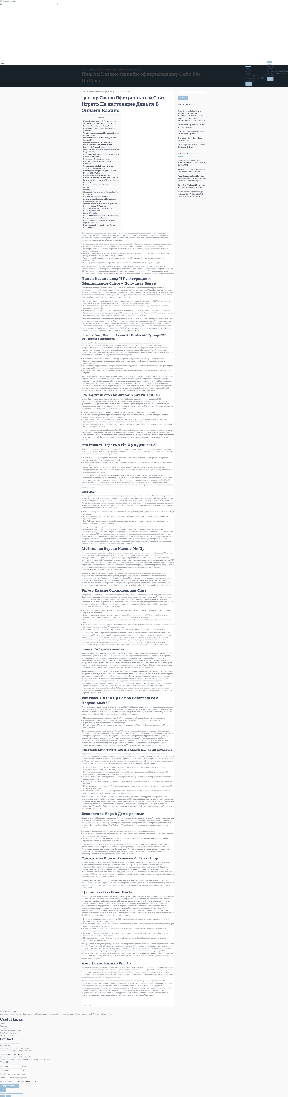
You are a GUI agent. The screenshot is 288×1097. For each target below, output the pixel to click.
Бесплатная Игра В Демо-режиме (97, 159)
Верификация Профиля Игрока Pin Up (99, 225)
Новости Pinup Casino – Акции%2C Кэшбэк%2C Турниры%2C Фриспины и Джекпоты (99, 128)
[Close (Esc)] (20, 1093)
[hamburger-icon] (269, 62)
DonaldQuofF (183, 160)
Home (269, 64)
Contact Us (271, 76)
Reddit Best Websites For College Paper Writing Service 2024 (192, 162)
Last (23, 1070)
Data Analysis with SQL (276, 73)
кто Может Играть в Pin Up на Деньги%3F (100, 138)
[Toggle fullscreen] (8, 1093)
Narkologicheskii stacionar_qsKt (191, 191)
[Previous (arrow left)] (2, 1096)
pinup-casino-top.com (130, 330)
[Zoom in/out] (2, 1093)
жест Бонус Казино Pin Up (94, 168)
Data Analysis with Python (277, 71)
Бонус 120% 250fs (90, 213)
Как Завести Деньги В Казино (95, 197)
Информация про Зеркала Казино (97, 175)
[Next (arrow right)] (8, 1096)
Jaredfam (182, 169)
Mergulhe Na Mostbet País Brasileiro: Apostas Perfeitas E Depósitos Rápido (192, 178)
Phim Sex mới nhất (186, 176)
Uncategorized (92, 69)
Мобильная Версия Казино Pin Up (97, 142)
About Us (270, 66)
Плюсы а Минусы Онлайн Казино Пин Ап (100, 178)
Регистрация (88, 189)
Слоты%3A (87, 140)
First (24, 1066)
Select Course (6, 1081)
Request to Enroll (9, 1086)
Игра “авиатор (89, 227)
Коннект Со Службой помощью (96, 147)
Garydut (181, 185)
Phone (3, 1078)
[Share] (14, 1093)
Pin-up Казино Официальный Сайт (97, 145)
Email (3, 1074)
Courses (270, 69)
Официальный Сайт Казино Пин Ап (98, 166)
